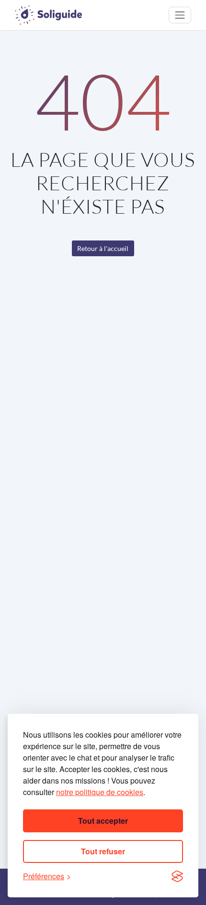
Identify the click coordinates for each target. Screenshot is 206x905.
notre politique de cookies (99, 791)
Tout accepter (103, 820)
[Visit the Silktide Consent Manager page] (177, 876)
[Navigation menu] (180, 15)
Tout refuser (103, 851)
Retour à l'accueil (102, 248)
